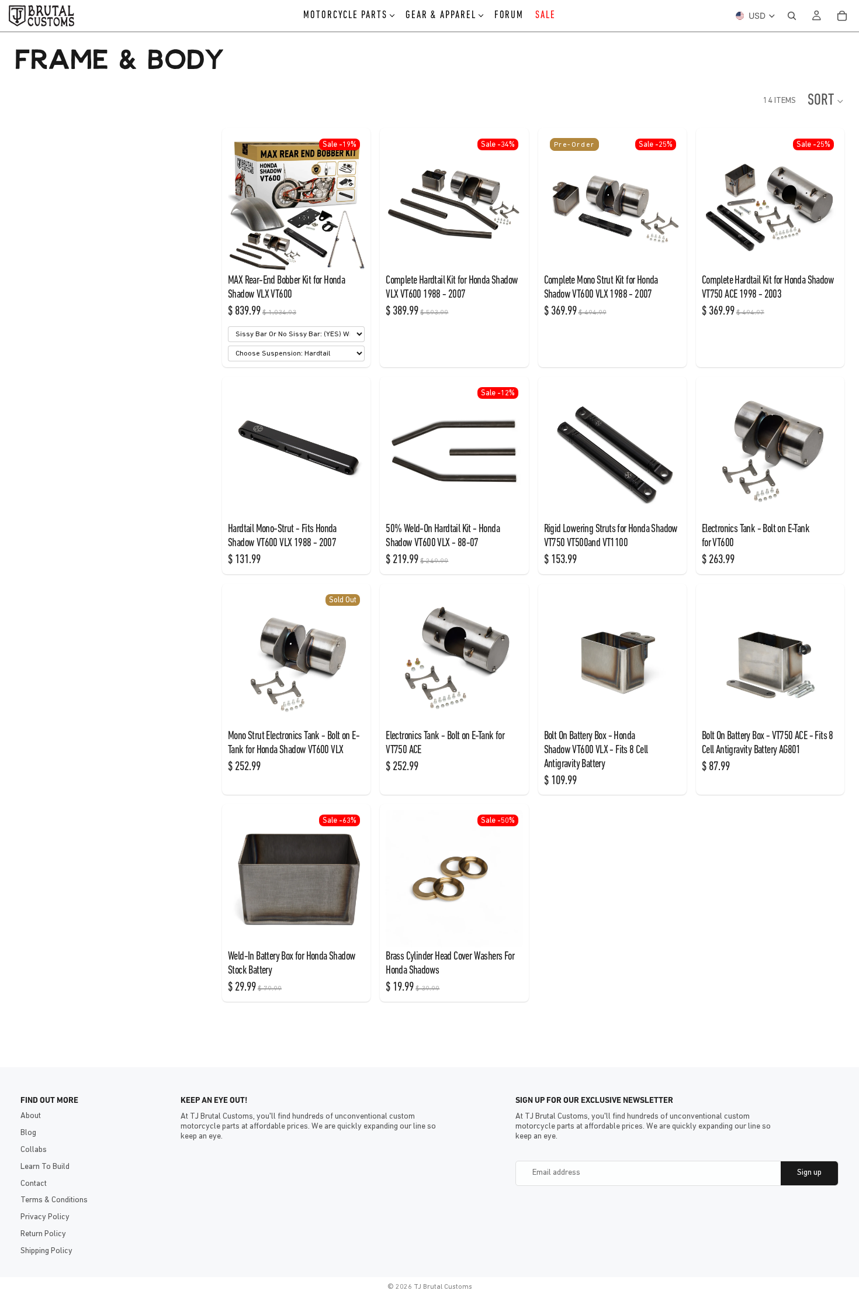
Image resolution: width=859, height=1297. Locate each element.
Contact (33, 1183)
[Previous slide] (241, 203)
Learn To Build (45, 1167)
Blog (28, 1133)
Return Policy (43, 1234)
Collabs (33, 1150)
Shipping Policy (46, 1251)
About (30, 1116)
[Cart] (842, 16)
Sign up (809, 1172)
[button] (826, 101)
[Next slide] (352, 203)
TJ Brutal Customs (443, 1287)
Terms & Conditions (54, 1200)
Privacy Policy (45, 1217)
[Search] (792, 16)
